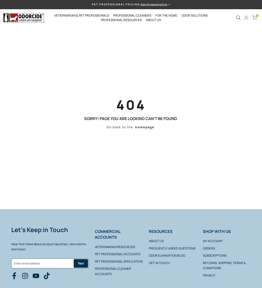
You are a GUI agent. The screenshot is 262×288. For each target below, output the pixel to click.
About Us (156, 241)
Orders (209, 248)
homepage (144, 127)
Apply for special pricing (153, 4)
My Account (213, 241)
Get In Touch (159, 263)
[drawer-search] (238, 17)
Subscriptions (214, 255)
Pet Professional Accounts (117, 254)
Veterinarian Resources (115, 247)
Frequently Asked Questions (172, 248)
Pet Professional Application (119, 261)
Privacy (209, 275)
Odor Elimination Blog (167, 255)
